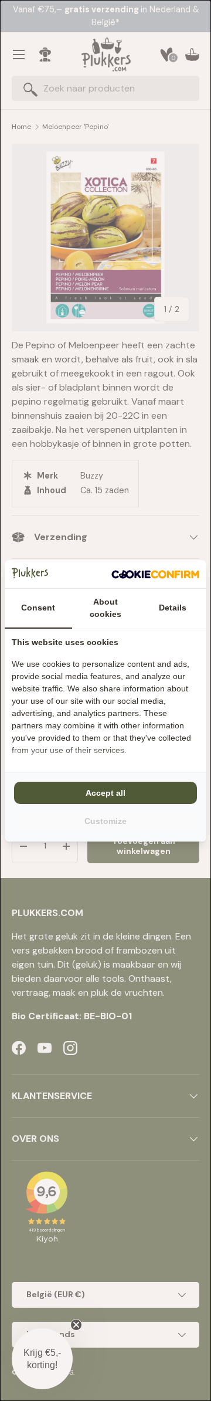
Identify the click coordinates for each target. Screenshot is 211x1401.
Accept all (105, 793)
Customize (105, 821)
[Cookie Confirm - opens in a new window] (155, 574)
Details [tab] (172, 607)
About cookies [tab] (105, 608)
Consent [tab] (38, 607)
